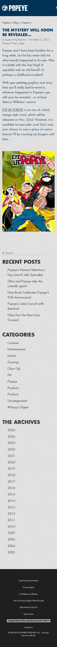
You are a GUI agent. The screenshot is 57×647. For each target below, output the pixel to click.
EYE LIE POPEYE (12, 109)
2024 (11, 436)
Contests (13, 342)
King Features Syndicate (28, 581)
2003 (11, 552)
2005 (11, 539)
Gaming (13, 362)
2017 (11, 481)
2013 (11, 507)
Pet (10, 375)
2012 (11, 513)
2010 (11, 526)
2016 (11, 487)
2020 (11, 462)
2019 (11, 468)
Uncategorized (17, 400)
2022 (11, 449)
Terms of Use (28, 614)
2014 (11, 500)
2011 (11, 520)
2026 (11, 430)
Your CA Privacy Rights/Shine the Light (28, 601)
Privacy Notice (28, 587)
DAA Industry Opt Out (28, 607)
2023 (11, 442)
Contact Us (28, 627)
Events (12, 355)
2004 (11, 545)
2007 (11, 533)
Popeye (12, 381)
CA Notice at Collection (28, 594)
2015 (11, 494)
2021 (11, 455)
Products (13, 387)
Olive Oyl (14, 368)
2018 (11, 475)
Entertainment (16, 349)
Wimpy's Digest (18, 407)
